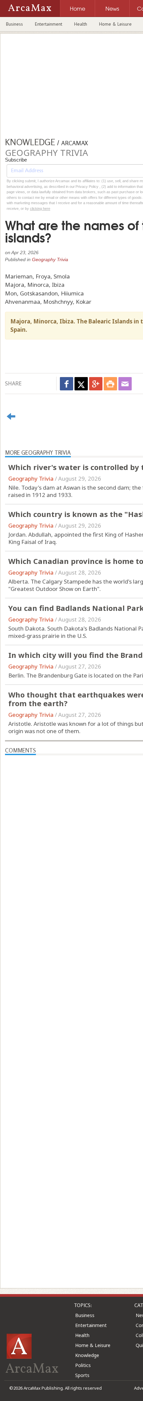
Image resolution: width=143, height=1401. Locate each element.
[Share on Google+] (95, 383)
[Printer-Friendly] (110, 383)
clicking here (40, 209)
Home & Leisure (115, 24)
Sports (82, 1375)
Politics (83, 1365)
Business (14, 24)
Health (80, 24)
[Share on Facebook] (66, 383)
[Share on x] (81, 383)
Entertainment (48, 24)
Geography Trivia (50, 259)
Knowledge (87, 1355)
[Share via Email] (125, 383)
